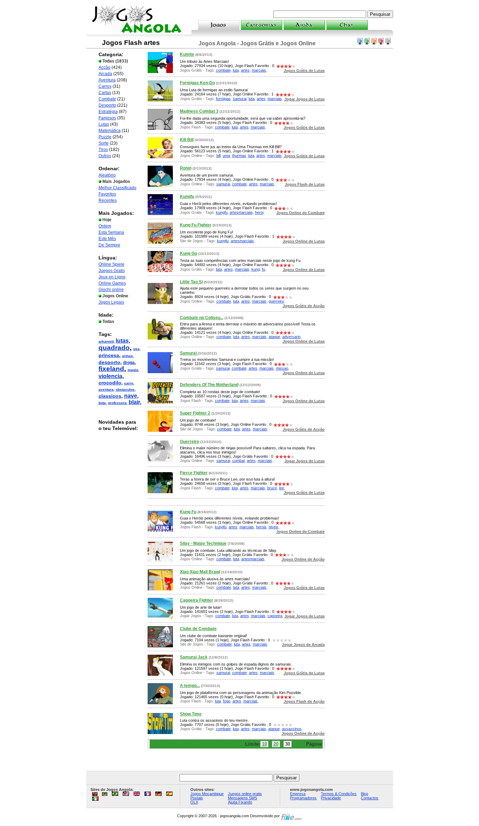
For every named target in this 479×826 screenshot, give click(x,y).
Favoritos (107, 194)
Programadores (303, 798)
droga (129, 362)
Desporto (107, 105)
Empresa (297, 794)
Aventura (107, 80)
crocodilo (110, 382)
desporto (109, 362)
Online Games (112, 283)
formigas (223, 99)
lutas (122, 341)
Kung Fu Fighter (195, 225)
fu (263, 269)
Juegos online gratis (245, 794)
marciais (259, 70)
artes (245, 70)
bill (218, 155)
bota (102, 403)
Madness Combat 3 (199, 111)
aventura (106, 389)
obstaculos (125, 389)
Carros (105, 86)
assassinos (292, 729)
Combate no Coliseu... (201, 317)
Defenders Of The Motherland (209, 384)
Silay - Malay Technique (203, 543)
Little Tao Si (191, 281)
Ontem (105, 226)
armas (127, 356)
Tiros (103, 149)
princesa (109, 355)
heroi (259, 212)
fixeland (111, 368)
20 (276, 744)
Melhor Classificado (117, 187)
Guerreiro (189, 441)
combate (223, 70)
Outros (105, 155)
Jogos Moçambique (207, 794)
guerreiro (276, 301)
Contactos (369, 798)
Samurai (189, 353)
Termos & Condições (339, 794)
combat (238, 460)
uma (226, 155)
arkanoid (106, 341)
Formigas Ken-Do (197, 82)
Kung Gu (188, 253)
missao (282, 368)
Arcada (105, 73)
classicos (110, 396)
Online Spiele (111, 264)
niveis (273, 527)
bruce (272, 488)
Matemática (110, 130)
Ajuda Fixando (240, 802)
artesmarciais (241, 212)
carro (128, 383)
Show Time (191, 714)
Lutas (104, 124)
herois (261, 527)
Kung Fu (188, 511)
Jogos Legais (111, 302)
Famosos (107, 117)
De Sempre (109, 245)
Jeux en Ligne (112, 277)
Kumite (187, 54)
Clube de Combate (198, 628)
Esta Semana (111, 232)
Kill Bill (187, 139)
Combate (107, 99)
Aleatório (107, 175)
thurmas (239, 155)
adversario (291, 337)
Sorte (104, 143)
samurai (240, 99)
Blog (364, 794)
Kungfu (187, 196)
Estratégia (108, 111)
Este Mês (107, 238)
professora (117, 403)
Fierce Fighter (194, 472)
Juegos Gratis (112, 270)
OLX (194, 802)
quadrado (114, 347)
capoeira (275, 616)
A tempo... (190, 685)
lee (281, 488)
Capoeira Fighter (196, 600)
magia (133, 370)
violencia (110, 376)
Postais (196, 798)
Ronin (185, 168)
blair (134, 402)
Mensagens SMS (242, 798)
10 (264, 744)
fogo (226, 701)
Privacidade (331, 798)
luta (236, 70)
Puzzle (105, 136)
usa (136, 349)
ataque (274, 337)
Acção (104, 67)
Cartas (105, 92)
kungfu (222, 212)
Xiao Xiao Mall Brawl (200, 571)
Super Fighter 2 (195, 413)
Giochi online (111, 289)
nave (130, 396)
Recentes (108, 200)
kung (255, 269)
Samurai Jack (194, 657)
